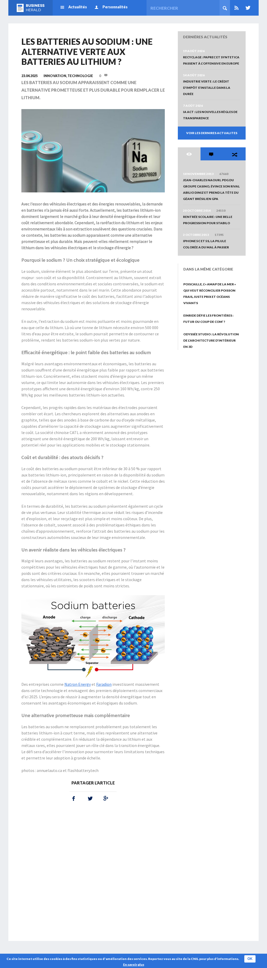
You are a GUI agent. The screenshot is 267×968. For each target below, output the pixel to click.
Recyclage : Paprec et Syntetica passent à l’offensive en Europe (211, 60)
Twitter (247, 8)
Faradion (104, 684)
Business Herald (30, 8)
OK (249, 959)
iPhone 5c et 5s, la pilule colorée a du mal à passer (206, 244)
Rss (236, 8)
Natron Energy (77, 684)
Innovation (55, 76)
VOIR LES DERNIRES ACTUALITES (211, 133)
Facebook (73, 798)
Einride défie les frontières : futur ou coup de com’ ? (208, 318)
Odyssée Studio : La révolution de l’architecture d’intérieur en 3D (211, 340)
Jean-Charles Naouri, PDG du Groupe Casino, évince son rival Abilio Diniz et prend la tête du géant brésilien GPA (211, 189)
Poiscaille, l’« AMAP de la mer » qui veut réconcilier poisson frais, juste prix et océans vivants (209, 293)
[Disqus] (93, 874)
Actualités (77, 7)
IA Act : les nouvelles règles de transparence (210, 115)
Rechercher (225, 8)
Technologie (80, 76)
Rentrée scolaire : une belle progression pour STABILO (207, 220)
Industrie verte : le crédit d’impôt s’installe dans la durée (206, 87)
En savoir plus (133, 964)
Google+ (105, 798)
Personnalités (115, 7)
